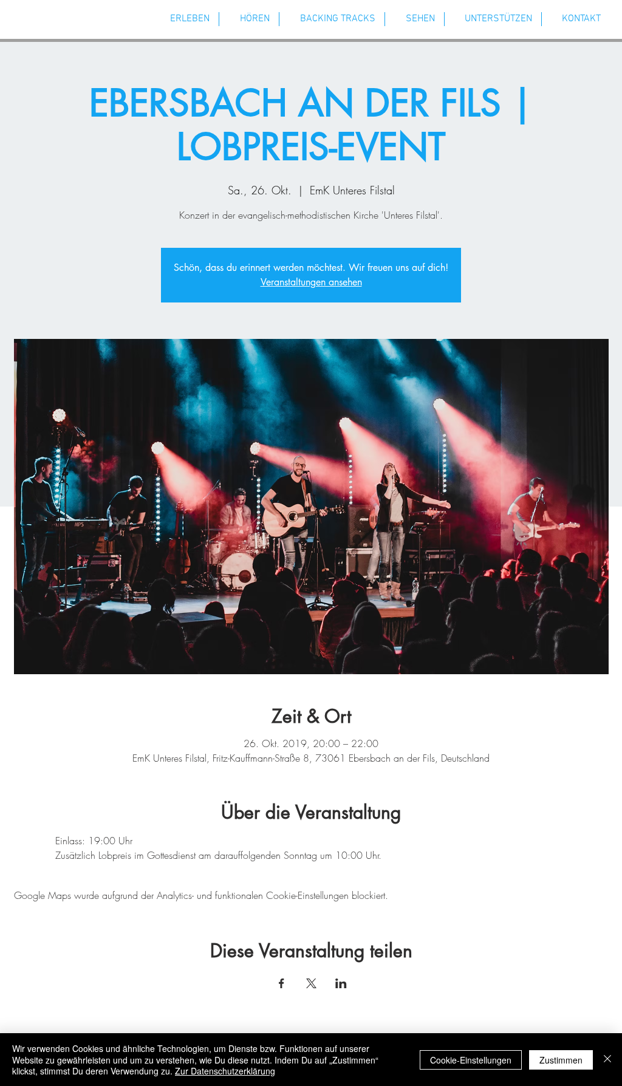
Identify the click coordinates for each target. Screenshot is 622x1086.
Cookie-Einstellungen (470, 1060)
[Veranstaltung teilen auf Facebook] (281, 983)
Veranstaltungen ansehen (311, 282)
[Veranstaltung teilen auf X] (311, 983)
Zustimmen (561, 1060)
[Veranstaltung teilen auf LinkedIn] (341, 983)
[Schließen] (607, 1059)
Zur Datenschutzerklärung (225, 1071)
